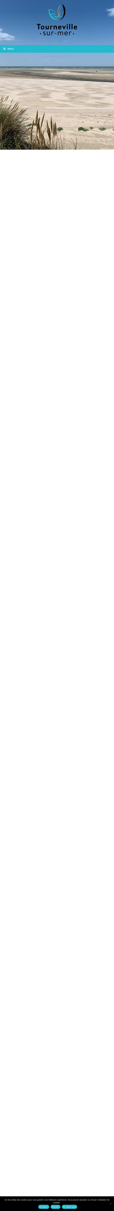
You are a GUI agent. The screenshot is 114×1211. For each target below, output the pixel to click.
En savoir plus (69, 1207)
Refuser (55, 1207)
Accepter (44, 1207)
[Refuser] (110, 1203)
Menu (11, 48)
